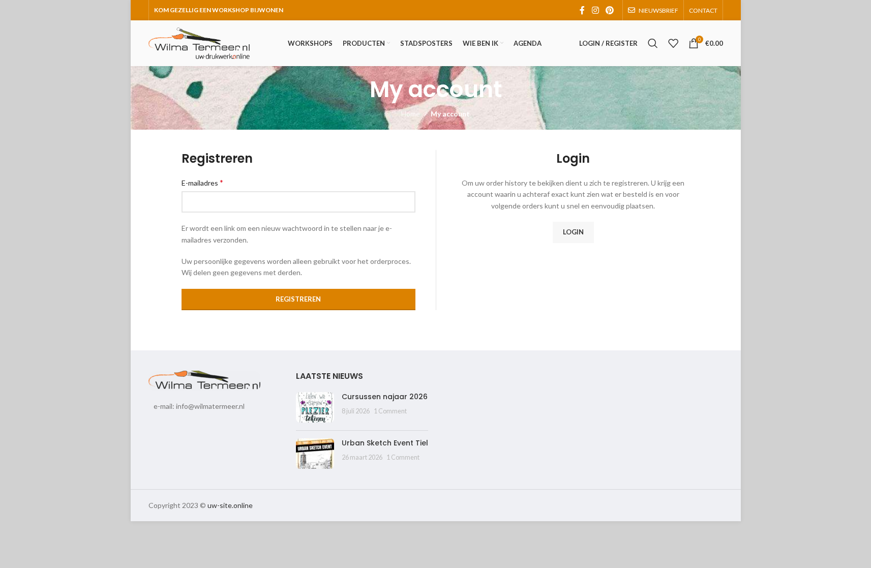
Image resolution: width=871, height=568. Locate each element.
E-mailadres (202, 182)
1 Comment (390, 411)
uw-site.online (230, 505)
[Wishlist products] (673, 43)
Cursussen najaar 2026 (385, 397)
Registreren (298, 299)
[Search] (653, 43)
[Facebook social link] (582, 10)
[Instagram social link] (595, 10)
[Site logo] (199, 42)
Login (573, 232)
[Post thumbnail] (315, 407)
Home (410, 113)
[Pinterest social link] (609, 10)
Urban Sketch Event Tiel (385, 443)
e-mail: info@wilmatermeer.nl (199, 406)
